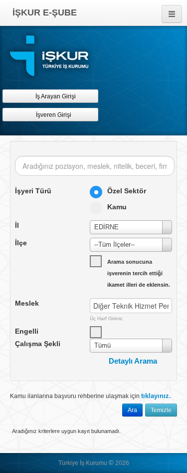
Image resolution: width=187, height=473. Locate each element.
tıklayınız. (156, 396)
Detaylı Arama (133, 361)
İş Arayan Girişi (55, 96)
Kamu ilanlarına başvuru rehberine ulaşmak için (90, 396)
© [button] (111, 463)
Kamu (117, 207)
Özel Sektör (126, 191)
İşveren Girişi (55, 114)
